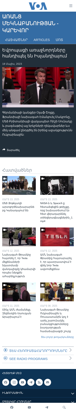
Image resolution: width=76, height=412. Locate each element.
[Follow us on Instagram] (14, 382)
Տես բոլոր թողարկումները (57, 337)
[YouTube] (29, 407)
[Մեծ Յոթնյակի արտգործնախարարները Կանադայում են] (19, 185)
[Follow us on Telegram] (30, 382)
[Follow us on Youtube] (22, 382)
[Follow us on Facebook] (5, 382)
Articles (42, 40)
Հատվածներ (16, 40)
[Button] (11, 150)
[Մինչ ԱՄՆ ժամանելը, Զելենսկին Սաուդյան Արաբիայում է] (19, 291)
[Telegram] (46, 407)
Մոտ (59, 40)
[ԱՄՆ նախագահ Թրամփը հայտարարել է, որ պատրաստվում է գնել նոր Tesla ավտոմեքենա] (57, 236)
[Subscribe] (47, 382)
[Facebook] (11, 407)
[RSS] (39, 382)
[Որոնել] (64, 407)
